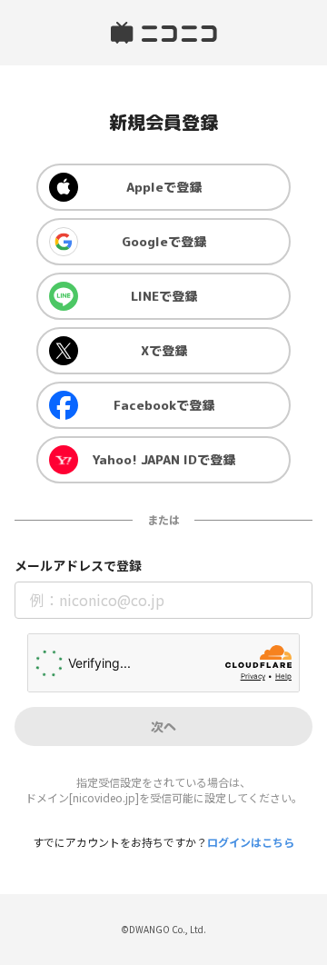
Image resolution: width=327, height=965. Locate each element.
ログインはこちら (250, 842)
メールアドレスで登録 (78, 565)
